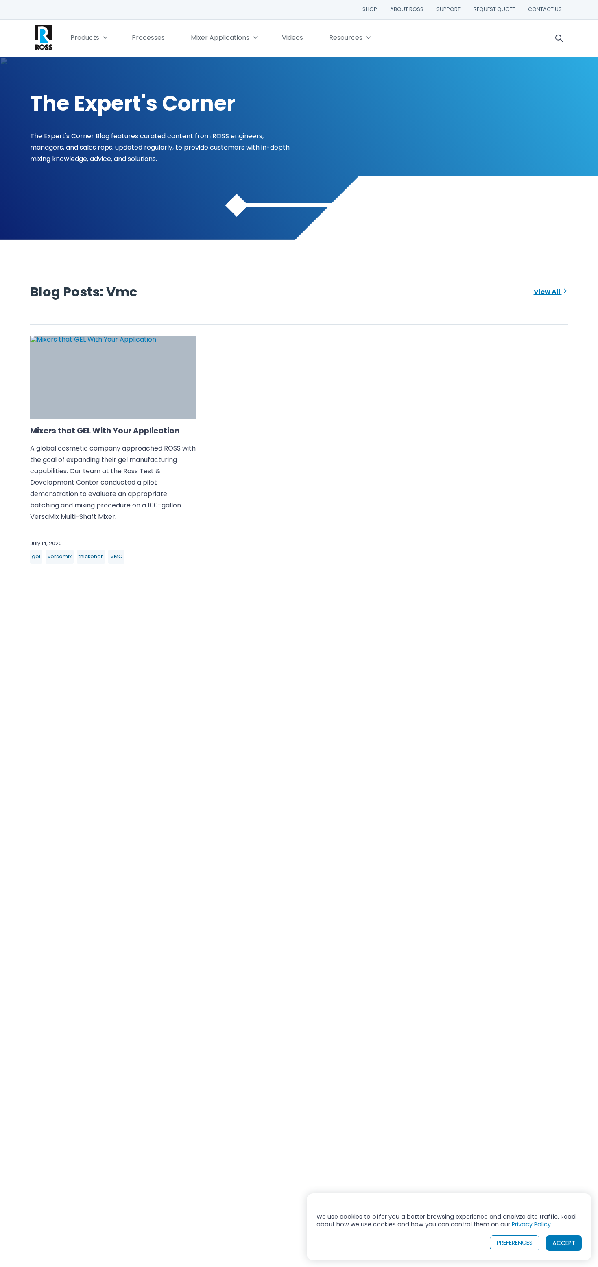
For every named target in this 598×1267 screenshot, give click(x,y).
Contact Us (545, 9)
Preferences (515, 1243)
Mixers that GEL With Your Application (104, 430)
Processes (148, 37)
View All (548, 291)
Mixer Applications (220, 37)
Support (448, 9)
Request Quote (494, 9)
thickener (91, 556)
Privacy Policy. (532, 1224)
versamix (60, 556)
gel (36, 556)
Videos (292, 37)
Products (84, 37)
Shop (369, 9)
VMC (116, 556)
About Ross (406, 9)
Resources (345, 37)
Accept (563, 1243)
